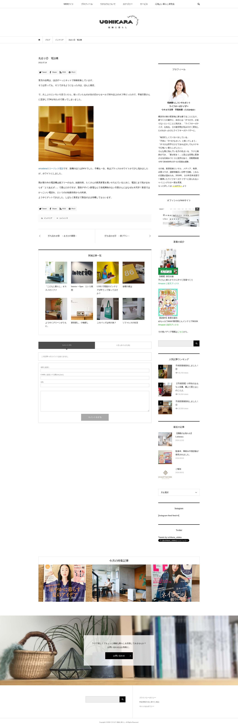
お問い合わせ (119, 656)
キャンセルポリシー (146, 706)
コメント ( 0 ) (66, 345)
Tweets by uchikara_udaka (170, 537)
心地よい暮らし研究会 (165, 4)
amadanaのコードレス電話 (50, 168)
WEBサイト (69, 4)
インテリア (48, 218)
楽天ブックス (173, 283)
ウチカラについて (108, 4)
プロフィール (87, 4)
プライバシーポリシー (147, 698)
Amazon (161, 283)
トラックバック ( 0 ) (123, 345)
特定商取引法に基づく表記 (149, 702)
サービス (144, 4)
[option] (65, 583)
